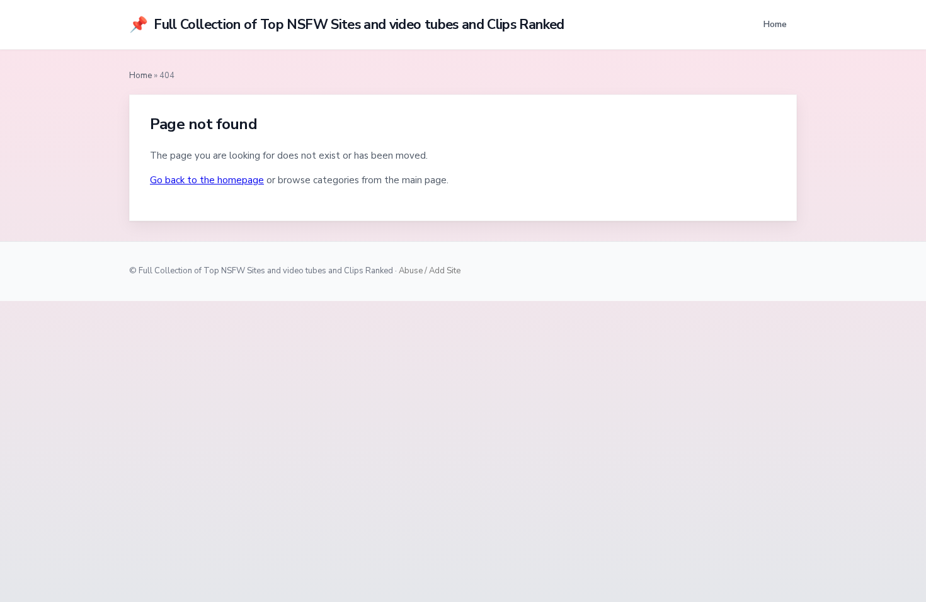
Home (775, 24)
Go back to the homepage (207, 180)
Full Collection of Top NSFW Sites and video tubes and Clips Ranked (346, 24)
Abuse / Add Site (429, 270)
